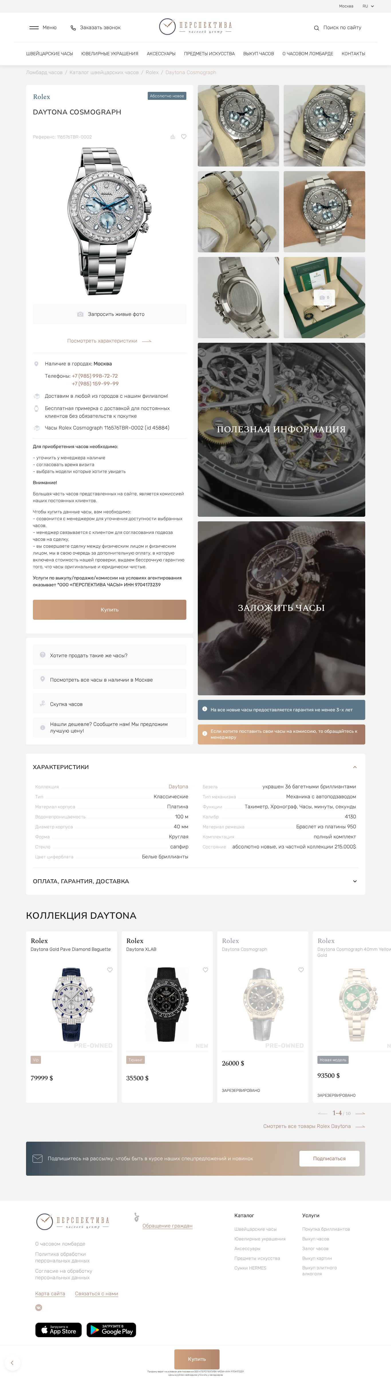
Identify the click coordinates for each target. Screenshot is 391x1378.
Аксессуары (161, 53)
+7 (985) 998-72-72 (95, 376)
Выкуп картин (317, 1258)
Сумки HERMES (250, 1268)
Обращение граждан (168, 1226)
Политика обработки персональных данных (62, 1257)
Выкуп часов (258, 53)
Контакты (353, 53)
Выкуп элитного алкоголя (319, 1270)
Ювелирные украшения (109, 53)
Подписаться (329, 1158)
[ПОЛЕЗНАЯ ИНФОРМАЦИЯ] (281, 515)
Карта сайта (50, 1293)
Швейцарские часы (49, 53)
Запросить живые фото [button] (116, 314)
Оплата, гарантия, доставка (81, 881)
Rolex (41, 97)
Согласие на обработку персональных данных (63, 1274)
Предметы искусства (209, 53)
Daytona (178, 786)
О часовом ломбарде (308, 53)
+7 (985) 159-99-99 (95, 384)
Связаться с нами (96, 1293)
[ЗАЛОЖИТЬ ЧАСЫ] (281, 693)
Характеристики (61, 767)
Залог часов (315, 1248)
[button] (43, 27)
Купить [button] (110, 610)
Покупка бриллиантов (326, 1229)
